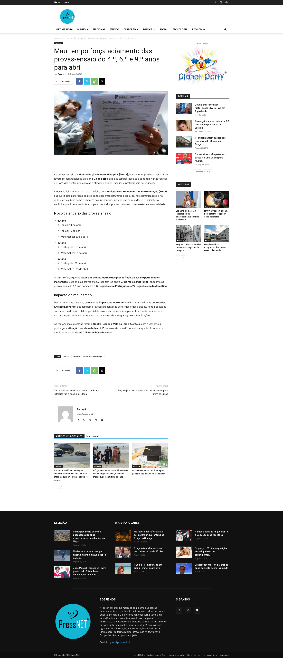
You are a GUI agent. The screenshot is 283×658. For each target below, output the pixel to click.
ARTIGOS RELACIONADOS (69, 436)
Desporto (130, 29)
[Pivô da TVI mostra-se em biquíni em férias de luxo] (123, 568)
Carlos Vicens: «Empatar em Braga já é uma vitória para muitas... (210, 157)
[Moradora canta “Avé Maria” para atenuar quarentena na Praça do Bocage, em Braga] (123, 535)
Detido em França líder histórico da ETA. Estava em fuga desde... (210, 108)
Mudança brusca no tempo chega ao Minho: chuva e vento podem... (89, 554)
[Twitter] (87, 81)
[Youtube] (226, 2)
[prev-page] (56, 487)
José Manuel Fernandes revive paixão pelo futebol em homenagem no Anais (89, 571)
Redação (62, 74)
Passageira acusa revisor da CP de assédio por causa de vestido (212, 124)
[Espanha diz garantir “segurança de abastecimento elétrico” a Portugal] (188, 199)
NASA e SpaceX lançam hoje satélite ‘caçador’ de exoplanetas (215, 214)
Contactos (224, 655)
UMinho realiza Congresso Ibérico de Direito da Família (215, 247)
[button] (225, 29)
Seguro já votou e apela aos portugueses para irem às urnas (143, 392)
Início (56, 38)
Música (147, 29)
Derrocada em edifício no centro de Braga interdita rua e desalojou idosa (76, 392)
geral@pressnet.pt (120, 642)
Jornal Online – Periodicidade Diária (149, 655)
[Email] (102, 81)
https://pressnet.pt (85, 414)
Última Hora (64, 29)
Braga (179, 240)
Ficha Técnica (193, 655)
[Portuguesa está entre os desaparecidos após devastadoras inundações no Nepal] (62, 535)
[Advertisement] (111, 164)
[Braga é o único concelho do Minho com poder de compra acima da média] (188, 233)
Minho (81, 29)
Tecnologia (180, 29)
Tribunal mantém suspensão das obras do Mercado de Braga (210, 141)
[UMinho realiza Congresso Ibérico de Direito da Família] (216, 233)
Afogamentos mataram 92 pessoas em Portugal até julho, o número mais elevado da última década (110, 473)
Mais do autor (93, 436)
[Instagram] (221, 2)
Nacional (99, 29)
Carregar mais (201, 171)
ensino (66, 356)
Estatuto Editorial (176, 655)
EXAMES (76, 356)
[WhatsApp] (94, 81)
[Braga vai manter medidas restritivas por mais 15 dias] (123, 552)
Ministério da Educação (93, 356)
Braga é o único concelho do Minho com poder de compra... (188, 247)
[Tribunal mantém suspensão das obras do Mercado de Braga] (184, 141)
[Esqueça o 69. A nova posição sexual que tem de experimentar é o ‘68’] (184, 552)
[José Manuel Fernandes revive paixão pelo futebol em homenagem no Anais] (62, 572)
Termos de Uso (210, 655)
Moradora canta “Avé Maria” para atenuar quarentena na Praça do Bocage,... (149, 535)
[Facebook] (215, 2)
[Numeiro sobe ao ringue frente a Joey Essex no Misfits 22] (184, 535)
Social (164, 29)
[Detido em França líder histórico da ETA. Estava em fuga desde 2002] (184, 108)
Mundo (114, 29)
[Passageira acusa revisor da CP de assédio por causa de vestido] (184, 125)
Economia (198, 29)
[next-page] (61, 487)
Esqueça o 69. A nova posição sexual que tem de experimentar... (211, 551)
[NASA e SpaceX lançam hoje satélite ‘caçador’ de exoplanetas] (216, 199)
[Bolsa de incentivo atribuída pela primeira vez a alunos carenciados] (150, 455)
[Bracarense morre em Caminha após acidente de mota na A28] (184, 568)
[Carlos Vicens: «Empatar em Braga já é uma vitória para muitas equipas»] (184, 158)
